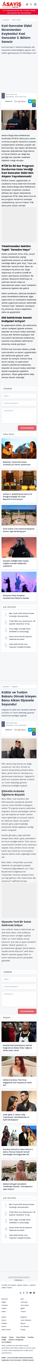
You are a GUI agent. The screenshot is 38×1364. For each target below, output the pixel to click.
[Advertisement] (19, 77)
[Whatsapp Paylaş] (34, 101)
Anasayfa (6, 20)
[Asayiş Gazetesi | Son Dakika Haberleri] (12, 4)
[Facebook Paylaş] (34, 105)
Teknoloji (15, 1278)
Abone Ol (8, 101)
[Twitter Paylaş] (30, 101)
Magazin (15, 687)
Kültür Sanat (16, 20)
